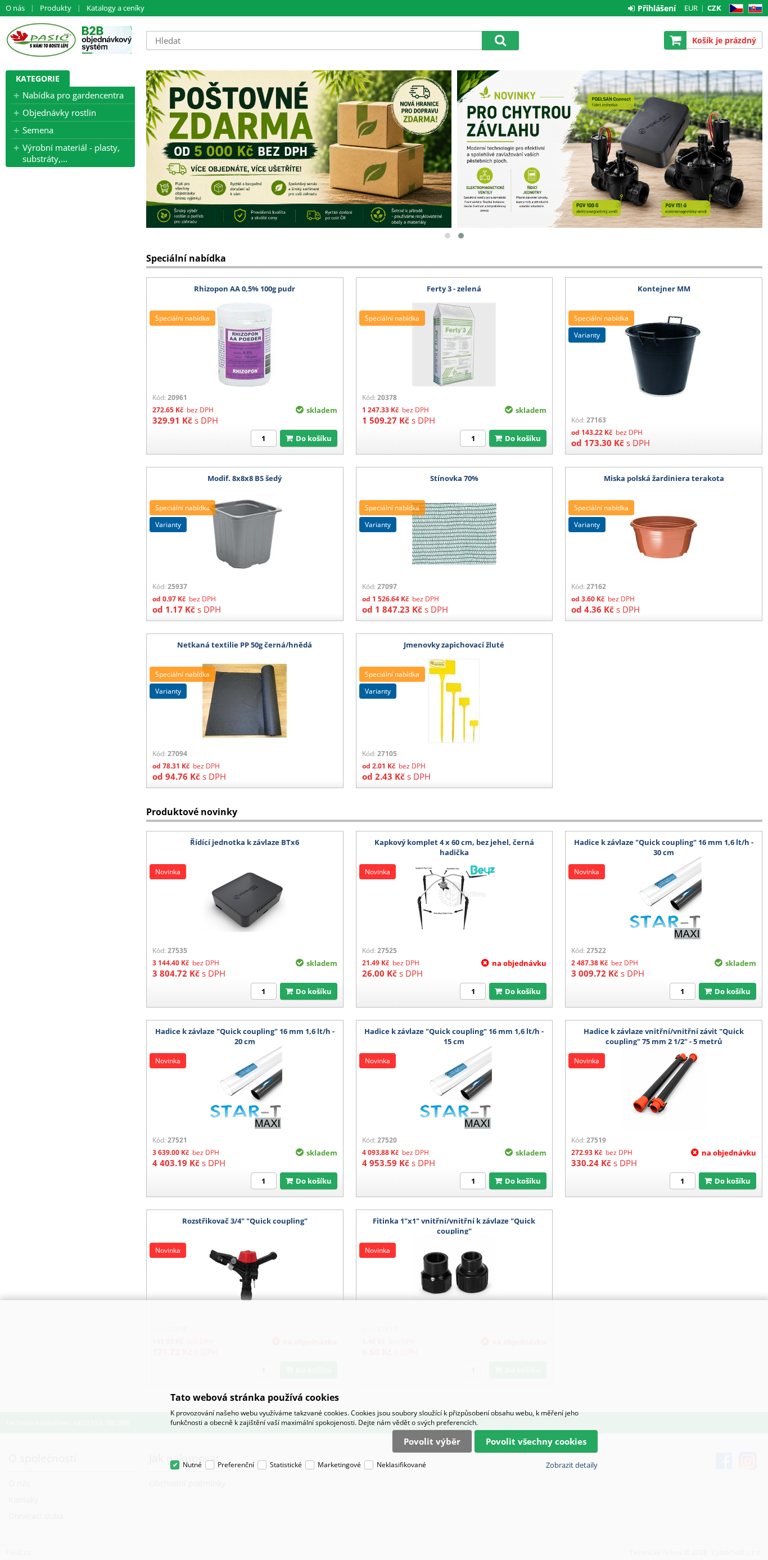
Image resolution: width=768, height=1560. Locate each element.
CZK (714, 8)
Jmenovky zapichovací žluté (454, 645)
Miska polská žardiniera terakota (664, 478)
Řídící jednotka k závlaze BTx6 (244, 842)
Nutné (192, 1464)
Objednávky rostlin (59, 112)
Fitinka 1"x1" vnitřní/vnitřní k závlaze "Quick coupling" (454, 1226)
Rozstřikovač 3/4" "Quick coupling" (245, 1221)
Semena (37, 130)
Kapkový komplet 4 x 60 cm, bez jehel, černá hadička (454, 847)
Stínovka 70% (454, 478)
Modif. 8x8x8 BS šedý (244, 478)
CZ (734, 9)
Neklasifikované (401, 1464)
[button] (447, 235)
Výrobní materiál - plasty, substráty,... (71, 153)
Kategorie (38, 78)
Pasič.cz (41, 40)
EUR (691, 8)
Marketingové (339, 1464)
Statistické (286, 1464)
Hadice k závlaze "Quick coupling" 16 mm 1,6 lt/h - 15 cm (454, 1036)
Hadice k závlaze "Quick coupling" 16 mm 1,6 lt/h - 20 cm (245, 1036)
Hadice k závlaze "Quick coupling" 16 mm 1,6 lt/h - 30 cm (663, 847)
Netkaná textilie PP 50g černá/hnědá (244, 645)
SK (753, 9)
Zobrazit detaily (572, 1465)
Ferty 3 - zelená (454, 289)
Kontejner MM (664, 289)
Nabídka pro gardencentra (73, 95)
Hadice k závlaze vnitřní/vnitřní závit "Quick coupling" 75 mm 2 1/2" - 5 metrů (664, 1036)
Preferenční (236, 1464)
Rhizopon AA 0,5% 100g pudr (244, 289)
